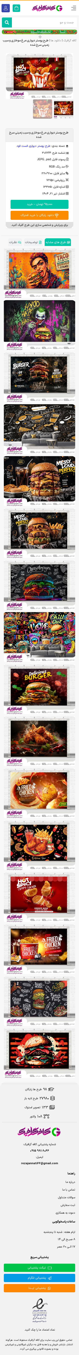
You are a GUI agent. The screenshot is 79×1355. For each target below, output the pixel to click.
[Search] (7, 23)
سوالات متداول (66, 1197)
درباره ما (70, 1182)
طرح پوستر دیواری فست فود (33, 146)
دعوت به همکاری (65, 1213)
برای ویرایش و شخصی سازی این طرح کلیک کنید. (39, 225)
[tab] (58, 242)
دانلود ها (56, 40)
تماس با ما (68, 1190)
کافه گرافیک (70, 40)
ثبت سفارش (68, 1205)
